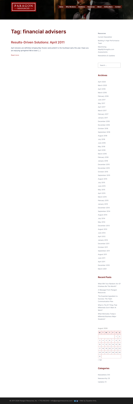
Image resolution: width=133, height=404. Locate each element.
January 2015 (103, 204)
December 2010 (104, 265)
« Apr (100, 360)
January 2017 (103, 118)
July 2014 (101, 218)
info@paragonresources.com (61, 401)
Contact (118, 7)
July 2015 (101, 182)
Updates (101, 382)
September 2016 (104, 132)
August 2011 (102, 254)
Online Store (108, 7)
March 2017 (102, 110)
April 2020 (102, 82)
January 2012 (103, 240)
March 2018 (102, 93)
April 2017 (101, 107)
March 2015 (102, 197)
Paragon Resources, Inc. (28, 401)
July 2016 (101, 139)
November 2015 (104, 168)
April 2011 (101, 262)
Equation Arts (91, 401)
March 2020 (102, 85)
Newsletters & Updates (106, 56)
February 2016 (103, 157)
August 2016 (102, 136)
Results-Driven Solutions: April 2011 (38, 42)
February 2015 (103, 200)
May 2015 (101, 190)
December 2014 (104, 208)
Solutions (81, 7)
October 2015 (103, 172)
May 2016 (101, 146)
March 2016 (102, 154)
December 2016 (104, 121)
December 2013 (104, 226)
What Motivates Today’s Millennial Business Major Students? (107, 316)
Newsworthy (102, 378)
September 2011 (104, 251)
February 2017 (103, 114)
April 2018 (101, 89)
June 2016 (102, 143)
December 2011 (103, 244)
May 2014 (101, 222)
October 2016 (103, 128)
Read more (15, 55)
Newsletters (102, 375)
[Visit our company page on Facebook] (77, 401)
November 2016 (104, 125)
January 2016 (103, 161)
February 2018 (103, 96)
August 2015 (102, 179)
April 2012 (101, 236)
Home (61, 7)
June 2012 (102, 233)
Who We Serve (71, 7)
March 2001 (102, 269)
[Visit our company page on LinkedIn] (75, 401)
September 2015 (104, 175)
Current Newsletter (105, 37)
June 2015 (102, 186)
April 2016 (101, 150)
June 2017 (101, 100)
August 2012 (102, 229)
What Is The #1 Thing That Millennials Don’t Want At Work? (107, 307)
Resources (91, 7)
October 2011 (103, 247)
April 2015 (101, 193)
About (99, 7)
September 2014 (104, 211)
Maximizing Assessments (106, 49)
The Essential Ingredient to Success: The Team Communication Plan (108, 298)
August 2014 (102, 215)
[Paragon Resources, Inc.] (23, 7)
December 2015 (104, 164)
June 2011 (101, 258)
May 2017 (101, 103)
